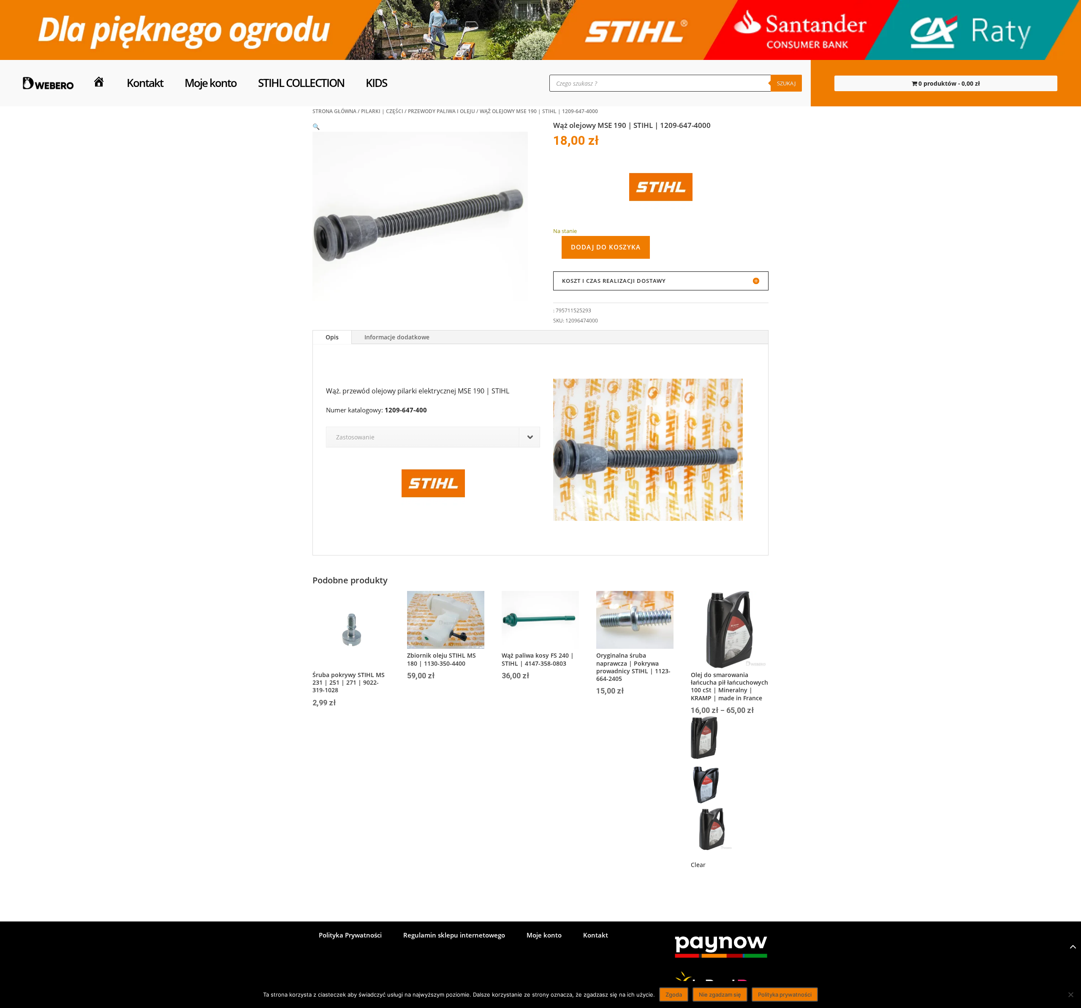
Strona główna (334, 111)
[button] (316, 126)
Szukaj (786, 83)
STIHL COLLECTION (301, 83)
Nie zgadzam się (720, 994)
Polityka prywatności (785, 994)
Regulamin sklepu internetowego (454, 935)
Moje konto (210, 83)
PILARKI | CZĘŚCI (382, 111)
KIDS (376, 83)
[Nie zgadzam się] (1070, 994)
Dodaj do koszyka (606, 247)
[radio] (729, 739)
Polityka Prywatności (350, 935)
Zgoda (673, 994)
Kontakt (145, 83)
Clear (698, 865)
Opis (332, 337)
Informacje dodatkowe (396, 337)
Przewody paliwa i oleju (441, 111)
